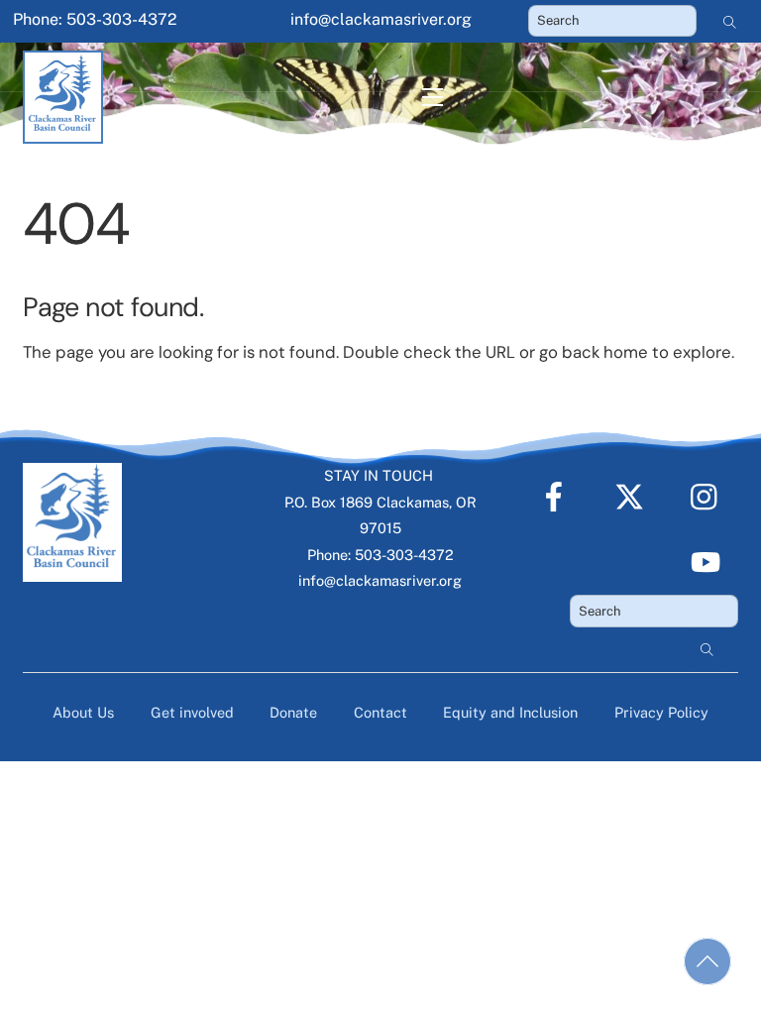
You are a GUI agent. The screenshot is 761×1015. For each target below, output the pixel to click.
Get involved (192, 712)
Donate (293, 712)
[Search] (730, 21)
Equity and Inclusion (510, 712)
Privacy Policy (661, 712)
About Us (83, 712)
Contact (380, 712)
